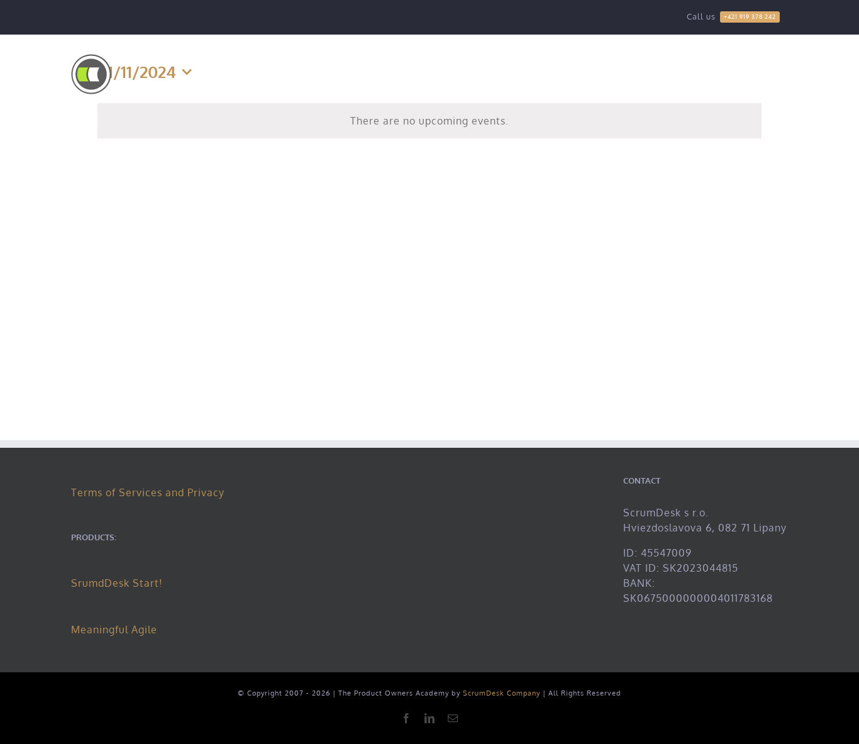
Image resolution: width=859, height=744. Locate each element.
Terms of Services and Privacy (147, 492)
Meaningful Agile (114, 629)
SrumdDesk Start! (117, 583)
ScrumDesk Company (501, 693)
